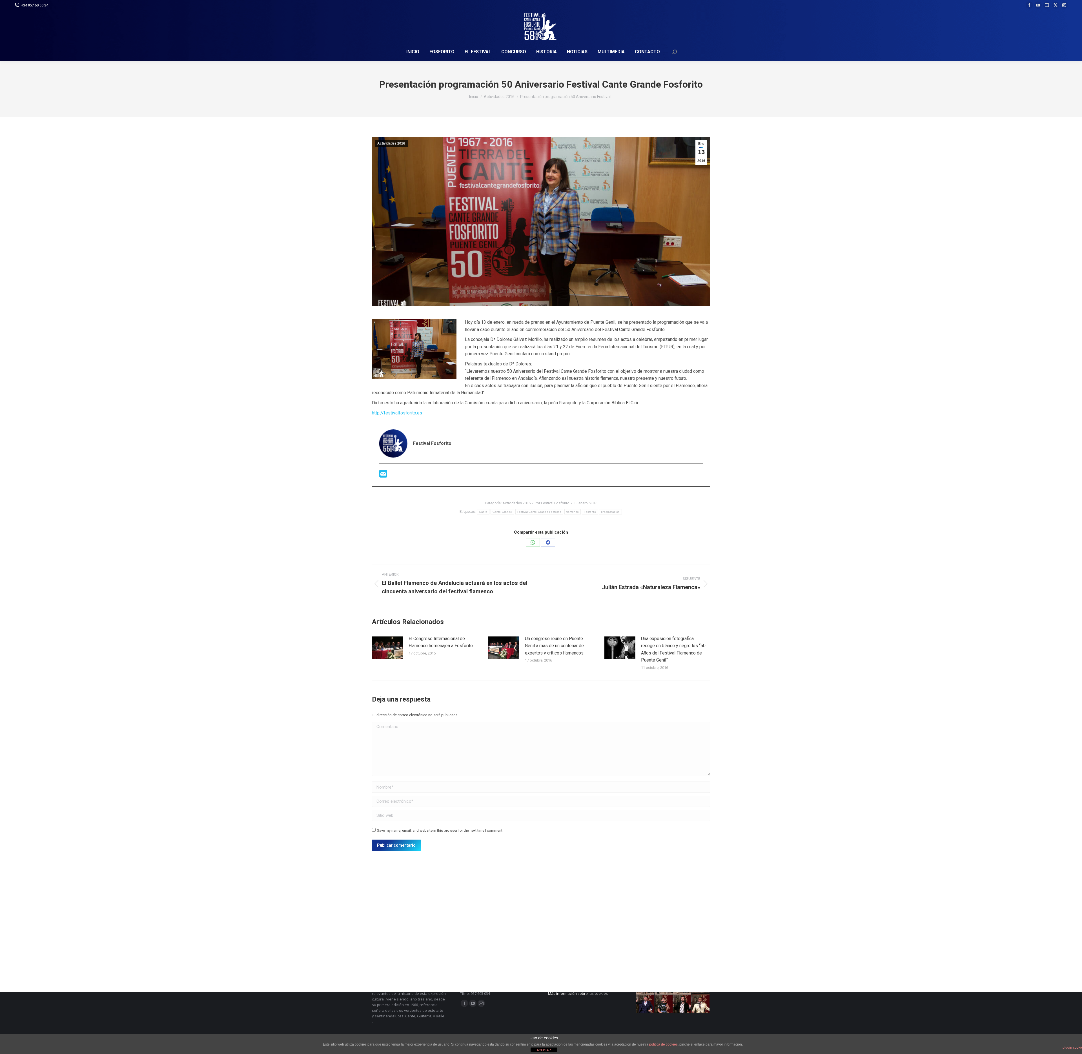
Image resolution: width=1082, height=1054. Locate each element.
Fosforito (590, 511)
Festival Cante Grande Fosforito (539, 511)
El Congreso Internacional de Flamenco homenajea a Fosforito (441, 642)
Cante (483, 511)
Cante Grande (502, 511)
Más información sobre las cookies (578, 993)
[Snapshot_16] (664, 1004)
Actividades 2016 (391, 143)
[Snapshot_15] (682, 1004)
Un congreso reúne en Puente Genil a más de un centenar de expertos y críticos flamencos (554, 646)
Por (552, 503)
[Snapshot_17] (645, 1004)
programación (610, 511)
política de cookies (663, 1044)
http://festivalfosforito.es (397, 413)
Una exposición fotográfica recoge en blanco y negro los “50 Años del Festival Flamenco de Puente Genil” (673, 649)
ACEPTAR (544, 1050)
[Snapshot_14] (700, 1004)
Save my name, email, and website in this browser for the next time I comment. (440, 830)
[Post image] (387, 647)
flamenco (572, 511)
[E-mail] (383, 475)
